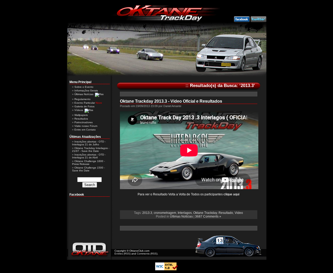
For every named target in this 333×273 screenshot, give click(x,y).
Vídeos (78, 110)
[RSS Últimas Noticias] (99, 94)
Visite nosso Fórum (85, 126)
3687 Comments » (208, 216)
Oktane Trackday (205, 213)
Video (239, 213)
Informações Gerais (86, 90)
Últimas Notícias (181, 216)
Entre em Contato (85, 129)
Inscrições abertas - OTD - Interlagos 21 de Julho (89, 143)
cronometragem (165, 213)
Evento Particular (84, 102)
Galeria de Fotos (84, 106)
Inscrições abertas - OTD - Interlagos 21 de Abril (89, 156)
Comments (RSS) (147, 253)
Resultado (226, 213)
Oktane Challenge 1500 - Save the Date (88, 169)
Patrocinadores (83, 122)
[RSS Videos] (89, 110)
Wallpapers (81, 115)
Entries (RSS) (122, 253)
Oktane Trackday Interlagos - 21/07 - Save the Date (90, 149)
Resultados (81, 118)
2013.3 (147, 213)
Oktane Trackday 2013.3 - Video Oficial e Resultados (171, 101)
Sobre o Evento (83, 86)
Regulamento (82, 99)
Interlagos (185, 213)
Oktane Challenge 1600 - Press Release (88, 162)
